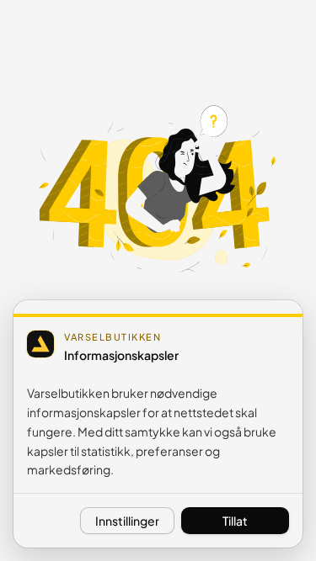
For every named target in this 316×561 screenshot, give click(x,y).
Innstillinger (127, 520)
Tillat (235, 520)
